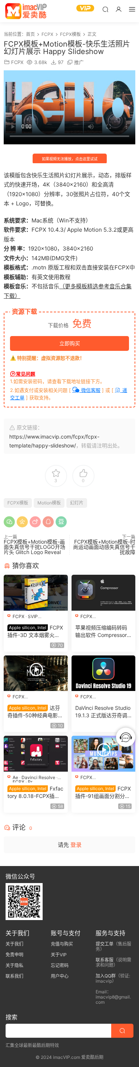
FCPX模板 (17, 503)
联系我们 (14, 976)
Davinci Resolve (38, 777)
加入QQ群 (106, 976)
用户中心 (60, 976)
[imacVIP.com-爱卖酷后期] (26, 11)
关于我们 (14, 944)
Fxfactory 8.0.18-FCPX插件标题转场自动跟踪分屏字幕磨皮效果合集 (35, 792)
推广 (79, 62)
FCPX (17, 62)
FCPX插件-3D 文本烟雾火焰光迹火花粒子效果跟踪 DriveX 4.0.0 (35, 631)
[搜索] (105, 9)
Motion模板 (49, 503)
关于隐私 (14, 965)
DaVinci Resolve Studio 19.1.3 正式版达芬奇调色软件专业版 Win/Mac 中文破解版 (102, 712)
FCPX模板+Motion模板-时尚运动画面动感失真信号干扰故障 (104, 546)
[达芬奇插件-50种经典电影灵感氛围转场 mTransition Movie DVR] (36, 673)
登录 (76, 844)
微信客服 (90, 390)
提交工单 (104, 944)
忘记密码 (60, 965)
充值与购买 (62, 944)
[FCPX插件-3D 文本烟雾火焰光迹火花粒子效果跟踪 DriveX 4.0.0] (36, 593)
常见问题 (25, 374)
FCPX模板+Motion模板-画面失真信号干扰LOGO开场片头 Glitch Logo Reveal (34, 546)
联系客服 (104, 960)
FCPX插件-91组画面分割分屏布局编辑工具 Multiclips (103, 792)
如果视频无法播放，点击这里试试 (69, 159)
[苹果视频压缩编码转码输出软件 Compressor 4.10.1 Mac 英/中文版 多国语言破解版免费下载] (104, 593)
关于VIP (59, 954)
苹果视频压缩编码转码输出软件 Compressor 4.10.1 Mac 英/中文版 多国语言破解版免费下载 (101, 631)
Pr (30, 782)
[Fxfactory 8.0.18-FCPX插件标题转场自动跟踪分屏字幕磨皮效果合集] (36, 754)
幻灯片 (76, 503)
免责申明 (14, 954)
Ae (15, 777)
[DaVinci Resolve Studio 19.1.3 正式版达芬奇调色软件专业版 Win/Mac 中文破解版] (104, 673)
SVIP (33, 616)
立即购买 (69, 343)
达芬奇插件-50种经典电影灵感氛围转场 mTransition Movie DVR (35, 712)
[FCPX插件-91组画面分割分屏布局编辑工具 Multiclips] (104, 754)
